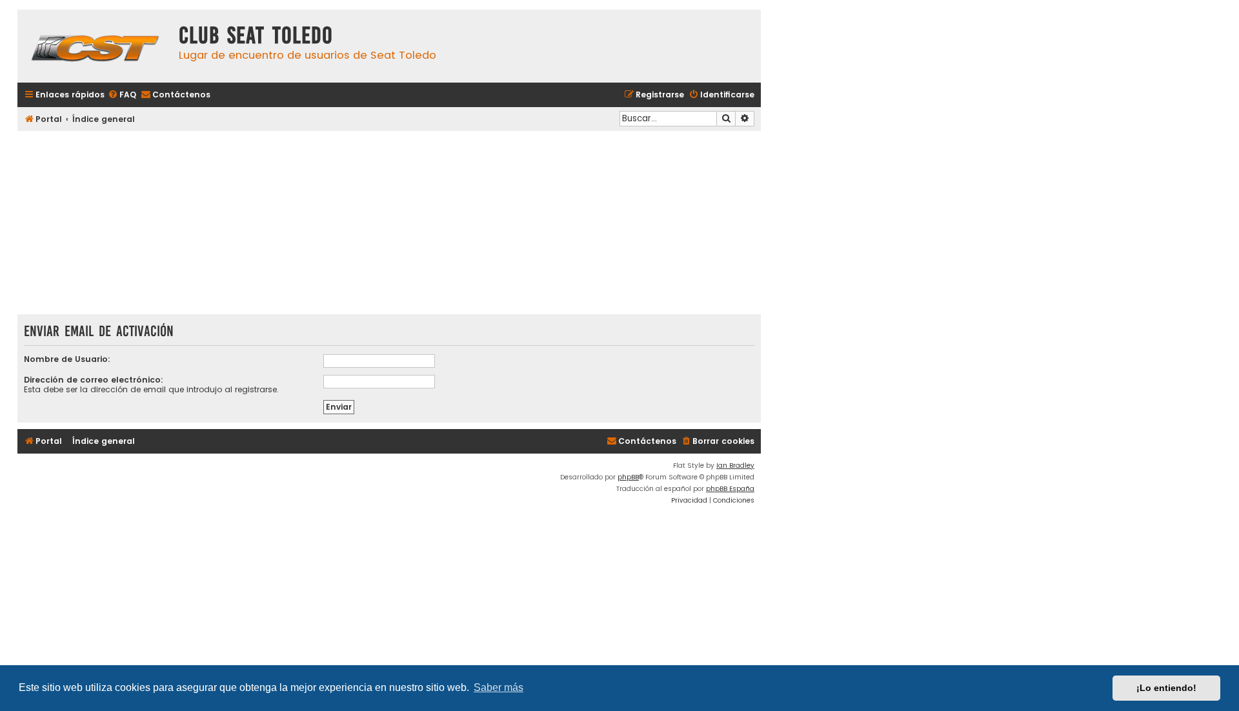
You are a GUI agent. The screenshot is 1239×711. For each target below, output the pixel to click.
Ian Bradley (735, 465)
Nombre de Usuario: (67, 359)
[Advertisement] (389, 224)
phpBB (628, 477)
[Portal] (95, 46)
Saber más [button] (498, 687)
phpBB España (730, 489)
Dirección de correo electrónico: (93, 379)
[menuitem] (122, 95)
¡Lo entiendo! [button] (1166, 688)
